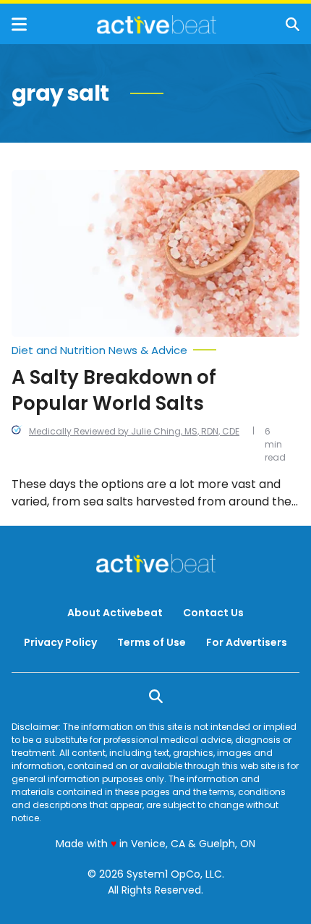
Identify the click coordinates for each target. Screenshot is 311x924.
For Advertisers (246, 642)
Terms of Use (151, 642)
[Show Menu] (19, 24)
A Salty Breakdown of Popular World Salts (114, 390)
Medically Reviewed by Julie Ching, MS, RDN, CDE (134, 431)
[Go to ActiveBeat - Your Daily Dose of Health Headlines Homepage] (156, 24)
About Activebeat (115, 612)
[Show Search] (292, 24)
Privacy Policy (60, 642)
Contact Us (213, 612)
